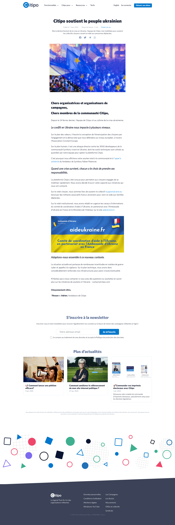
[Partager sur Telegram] (90, 37)
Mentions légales (90, 502)
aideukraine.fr (109, 210)
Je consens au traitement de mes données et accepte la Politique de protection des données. (88, 337)
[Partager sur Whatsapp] (95, 37)
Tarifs (92, 5)
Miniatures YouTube (91, 506)
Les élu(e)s (110, 498)
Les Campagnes (112, 494)
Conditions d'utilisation (92, 498)
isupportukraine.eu (114, 191)
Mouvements (111, 502)
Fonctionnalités (50, 5)
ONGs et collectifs (113, 506)
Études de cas (106, 27)
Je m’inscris (109, 331)
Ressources (80, 5)
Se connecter (126, 5)
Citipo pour (66, 5)
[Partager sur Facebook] (80, 37)
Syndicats (109, 510)
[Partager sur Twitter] (85, 37)
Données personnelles (92, 494)
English (116, 5)
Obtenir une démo (143, 5)
